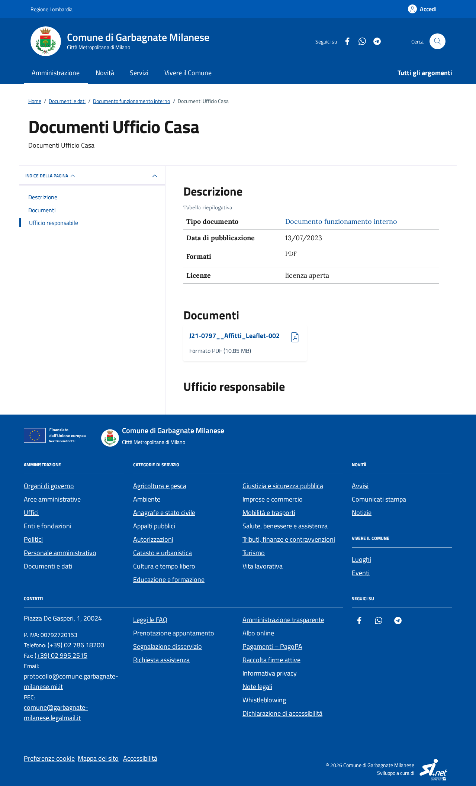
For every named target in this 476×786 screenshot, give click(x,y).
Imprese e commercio (272, 499)
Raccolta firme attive (271, 660)
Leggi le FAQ (150, 620)
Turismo (253, 553)
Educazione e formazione (169, 579)
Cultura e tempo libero (164, 566)
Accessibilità (140, 758)
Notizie (362, 513)
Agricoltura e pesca (159, 486)
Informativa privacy (269, 673)
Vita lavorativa (262, 566)
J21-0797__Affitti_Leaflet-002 (234, 336)
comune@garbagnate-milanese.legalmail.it (56, 712)
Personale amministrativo (60, 553)
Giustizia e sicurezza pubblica (282, 486)
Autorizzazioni (153, 539)
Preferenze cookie (49, 758)
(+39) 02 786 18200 (76, 645)
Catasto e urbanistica (162, 553)
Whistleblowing (264, 700)
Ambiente (146, 499)
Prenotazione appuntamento (173, 633)
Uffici (31, 513)
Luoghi (361, 559)
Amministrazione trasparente (283, 620)
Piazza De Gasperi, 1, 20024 (63, 618)
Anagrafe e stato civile (164, 513)
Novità (105, 73)
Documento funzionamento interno (341, 221)
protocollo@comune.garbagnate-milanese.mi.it (71, 681)
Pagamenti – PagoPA (272, 646)
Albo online (258, 633)
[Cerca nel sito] (438, 41)
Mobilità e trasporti (268, 513)
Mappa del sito (98, 758)
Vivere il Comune (188, 73)
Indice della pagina (46, 175)
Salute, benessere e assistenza (285, 526)
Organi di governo (49, 486)
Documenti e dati (48, 566)
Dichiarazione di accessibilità (282, 713)
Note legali (257, 687)
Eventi (361, 573)
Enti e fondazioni (47, 526)
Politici (33, 539)
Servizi (139, 73)
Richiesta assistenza (161, 660)
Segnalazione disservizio (167, 646)
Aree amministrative (52, 499)
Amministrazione (56, 73)
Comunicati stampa (379, 499)
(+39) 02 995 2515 (61, 655)
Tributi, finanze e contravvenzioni (288, 539)
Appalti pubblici (154, 526)
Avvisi (360, 486)
